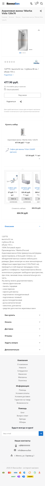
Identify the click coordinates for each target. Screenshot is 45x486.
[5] (14, 62)
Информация (22, 386)
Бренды (22, 419)
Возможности (22, 403)
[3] (10, 62)
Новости (22, 367)
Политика (22, 380)
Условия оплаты (22, 393)
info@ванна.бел (24, 450)
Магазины (22, 377)
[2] (7, 62)
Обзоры (22, 422)
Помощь (22, 390)
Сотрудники (22, 371)
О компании (22, 364)
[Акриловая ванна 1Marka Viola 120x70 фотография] (22, 40)
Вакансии (22, 374)
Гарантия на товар (22, 400)
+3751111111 (24, 445)
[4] (12, 62)
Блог (22, 412)
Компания (23, 360)
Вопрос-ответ (22, 416)
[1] (5, 62)
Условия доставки (22, 396)
